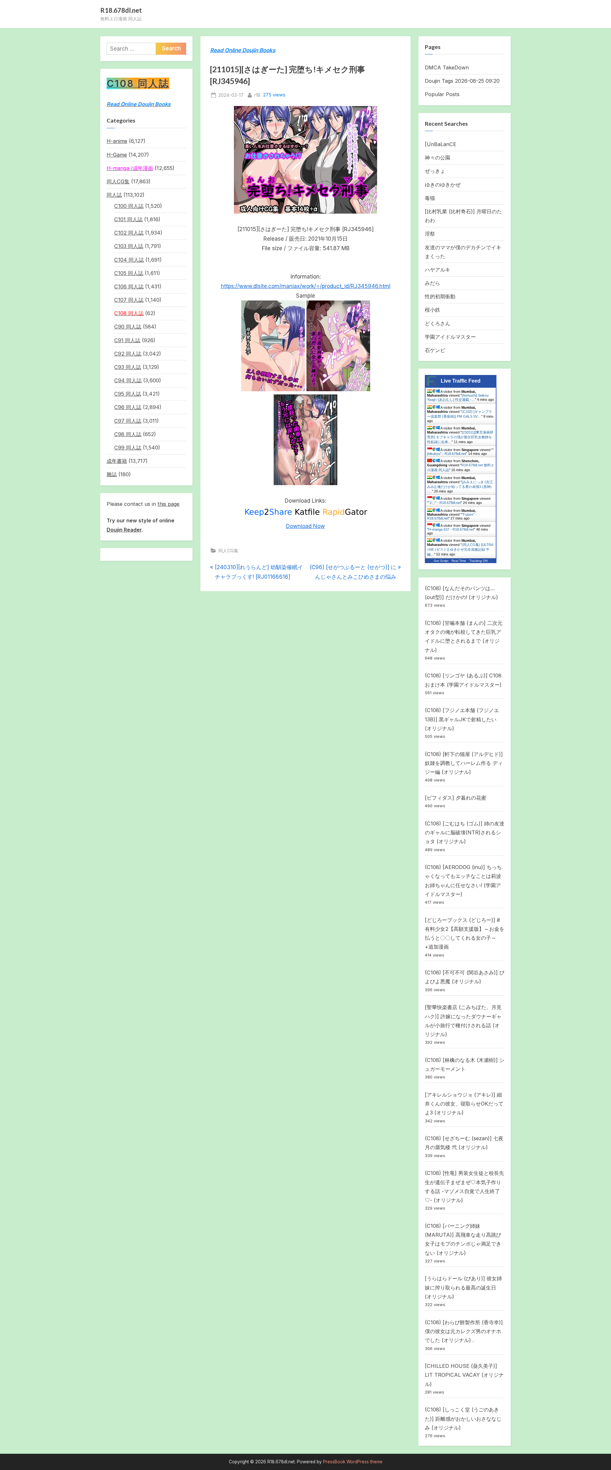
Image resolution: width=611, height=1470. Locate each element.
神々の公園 (437, 157)
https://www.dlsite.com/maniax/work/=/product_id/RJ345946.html (305, 286)
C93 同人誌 (127, 367)
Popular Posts (442, 94)
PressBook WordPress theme (353, 1461)
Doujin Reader (124, 530)
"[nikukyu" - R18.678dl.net (460, 452)
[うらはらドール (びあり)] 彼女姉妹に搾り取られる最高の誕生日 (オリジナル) (463, 1287)
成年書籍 (117, 461)
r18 (257, 95)
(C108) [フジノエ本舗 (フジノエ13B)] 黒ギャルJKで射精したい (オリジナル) (462, 719)
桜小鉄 (432, 310)
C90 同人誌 (127, 326)
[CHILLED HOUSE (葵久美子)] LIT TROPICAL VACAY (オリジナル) (464, 1375)
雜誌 (112, 474)
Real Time (459, 560)
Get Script (441, 560)
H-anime (117, 141)
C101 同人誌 (128, 219)
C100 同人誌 (129, 206)
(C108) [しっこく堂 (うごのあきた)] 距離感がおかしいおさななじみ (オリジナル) (463, 1418)
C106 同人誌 (129, 286)
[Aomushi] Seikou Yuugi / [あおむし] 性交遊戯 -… (457, 397)
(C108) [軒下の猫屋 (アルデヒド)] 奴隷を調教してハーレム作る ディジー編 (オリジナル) (464, 763)
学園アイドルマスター (450, 337)
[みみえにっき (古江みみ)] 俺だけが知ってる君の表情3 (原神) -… (460, 486)
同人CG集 (228, 550)
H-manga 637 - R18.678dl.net (451, 529)
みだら (432, 283)
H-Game (117, 155)
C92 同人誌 (127, 353)
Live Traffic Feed (461, 381)
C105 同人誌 (128, 273)
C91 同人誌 (127, 340)
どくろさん (437, 323)
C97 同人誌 (127, 421)
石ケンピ (435, 350)
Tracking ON (478, 560)
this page (168, 504)
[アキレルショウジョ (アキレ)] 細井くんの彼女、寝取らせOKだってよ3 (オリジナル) (464, 1104)
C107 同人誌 (129, 300)
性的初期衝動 (440, 296)
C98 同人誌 (127, 434)
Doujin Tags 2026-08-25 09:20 (462, 81)
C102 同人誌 (129, 233)
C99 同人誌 (127, 447)
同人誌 (114, 195)
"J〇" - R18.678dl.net (444, 503)
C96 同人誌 (127, 407)
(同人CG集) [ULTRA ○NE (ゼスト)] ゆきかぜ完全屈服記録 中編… (460, 549)
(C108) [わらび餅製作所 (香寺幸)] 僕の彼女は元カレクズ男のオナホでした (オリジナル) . (464, 1331)
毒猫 (430, 198)
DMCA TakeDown (447, 67)
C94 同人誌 (128, 380)
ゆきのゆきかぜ (442, 184)
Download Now (305, 526)
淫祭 (430, 233)
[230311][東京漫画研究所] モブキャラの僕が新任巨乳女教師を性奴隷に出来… (460, 437)
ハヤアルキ (437, 269)
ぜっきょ (435, 171)
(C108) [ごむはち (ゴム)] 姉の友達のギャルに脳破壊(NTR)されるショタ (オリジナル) (464, 832)
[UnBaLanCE (440, 144)
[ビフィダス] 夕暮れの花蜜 (455, 798)
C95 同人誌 (127, 394)
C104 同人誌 (129, 260)
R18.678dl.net (121, 10)
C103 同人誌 (128, 246)
